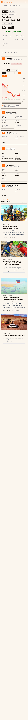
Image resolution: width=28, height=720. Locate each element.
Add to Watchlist (8, 23)
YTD (11, 70)
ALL (17, 70)
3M (6, 70)
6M (8, 70)
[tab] (2, 52)
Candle (11, 73)
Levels (4, 75)
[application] (14, 91)
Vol (19, 73)
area (4, 73)
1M (3, 70)
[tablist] (14, 52)
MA (15, 73)
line (8, 73)
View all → (24, 202)
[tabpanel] (14, 201)
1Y (14, 70)
